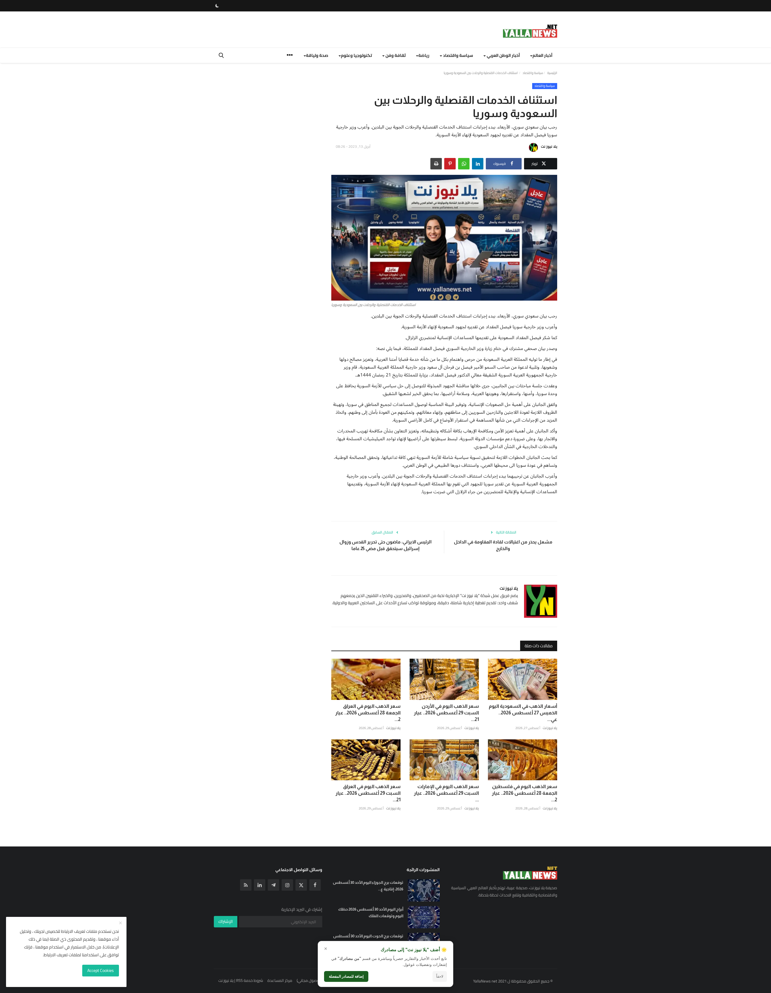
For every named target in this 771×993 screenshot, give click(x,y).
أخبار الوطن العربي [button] (503, 55)
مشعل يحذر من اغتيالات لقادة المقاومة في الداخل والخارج (503, 545)
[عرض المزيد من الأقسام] (289, 56)
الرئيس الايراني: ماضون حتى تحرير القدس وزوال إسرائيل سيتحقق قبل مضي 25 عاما (385, 545)
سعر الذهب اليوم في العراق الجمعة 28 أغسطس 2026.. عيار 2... (368, 713)
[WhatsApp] (464, 163)
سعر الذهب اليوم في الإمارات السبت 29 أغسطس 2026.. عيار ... (446, 793)
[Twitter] (301, 885)
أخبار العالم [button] (542, 55)
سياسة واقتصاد (533, 73)
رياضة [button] (423, 55)
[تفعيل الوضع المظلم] (217, 5)
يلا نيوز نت (549, 146)
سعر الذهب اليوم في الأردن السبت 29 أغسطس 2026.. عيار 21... (446, 713)
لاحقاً (439, 976)
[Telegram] (273, 885)
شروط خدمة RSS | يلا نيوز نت (240, 980)
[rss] (245, 885)
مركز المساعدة (279, 980)
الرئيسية (552, 73)
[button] (477, 163)
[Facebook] (315, 885)
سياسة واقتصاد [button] (457, 55)
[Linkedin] (259, 885)
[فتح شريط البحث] (221, 55)
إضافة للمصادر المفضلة (346, 976)
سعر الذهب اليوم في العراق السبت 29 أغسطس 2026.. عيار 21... (368, 793)
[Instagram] (287, 885)
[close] (120, 923)
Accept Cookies (100, 970)
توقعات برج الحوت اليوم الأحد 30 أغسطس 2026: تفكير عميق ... (368, 939)
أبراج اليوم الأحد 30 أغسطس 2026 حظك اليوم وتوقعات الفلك (370, 912)
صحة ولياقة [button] (317, 55)
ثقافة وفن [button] (395, 55)
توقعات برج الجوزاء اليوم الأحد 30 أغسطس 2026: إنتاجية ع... (368, 885)
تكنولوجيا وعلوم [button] (356, 55)
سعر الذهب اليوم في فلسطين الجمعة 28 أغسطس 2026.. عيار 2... (524, 793)
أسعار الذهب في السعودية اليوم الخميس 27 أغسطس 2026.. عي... (523, 713)
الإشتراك (225, 921)
